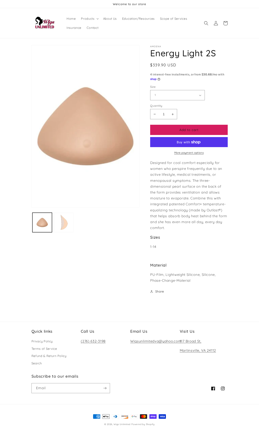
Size (152, 87)
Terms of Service (44, 349)
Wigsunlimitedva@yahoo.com (155, 341)
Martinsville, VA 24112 (198, 350)
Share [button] (159, 291)
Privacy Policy (42, 341)
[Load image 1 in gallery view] (42, 222)
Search (36, 363)
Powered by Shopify (143, 424)
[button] (89, 18)
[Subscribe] (105, 388)
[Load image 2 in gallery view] (63, 222)
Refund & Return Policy (49, 356)
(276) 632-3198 (93, 341)
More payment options (189, 152)
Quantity (156, 105)
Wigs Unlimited (122, 424)
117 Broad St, (190, 341)
